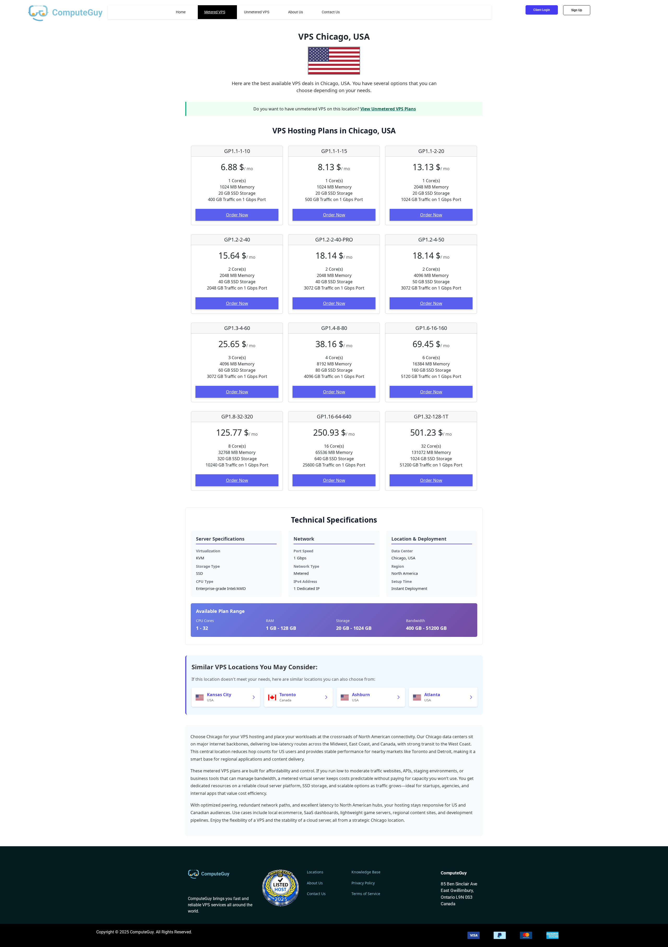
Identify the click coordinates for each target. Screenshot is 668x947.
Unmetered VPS (256, 12)
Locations (315, 872)
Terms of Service (365, 894)
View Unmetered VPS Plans (388, 109)
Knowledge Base (365, 872)
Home (181, 12)
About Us (295, 12)
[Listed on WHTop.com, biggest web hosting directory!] (280, 888)
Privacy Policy (363, 883)
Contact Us (331, 12)
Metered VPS (214, 12)
